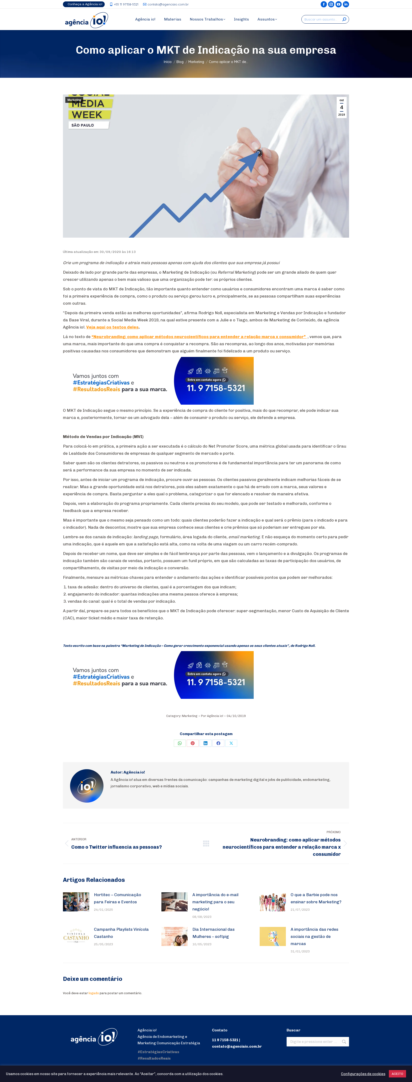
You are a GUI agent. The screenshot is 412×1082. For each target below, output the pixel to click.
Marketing (74, 100)
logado (94, 993)
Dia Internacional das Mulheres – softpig (213, 933)
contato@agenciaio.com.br (168, 4)
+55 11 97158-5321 (126, 4)
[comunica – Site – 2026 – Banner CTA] (158, 403)
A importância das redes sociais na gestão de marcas (314, 936)
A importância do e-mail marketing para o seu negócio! (215, 901)
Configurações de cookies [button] (363, 1074)
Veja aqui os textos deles (112, 327)
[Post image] (76, 901)
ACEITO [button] (397, 1074)
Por (212, 716)
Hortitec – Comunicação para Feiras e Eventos (117, 898)
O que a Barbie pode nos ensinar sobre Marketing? (316, 898)
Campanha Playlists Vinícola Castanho (121, 933)
